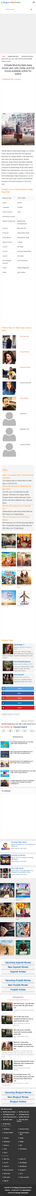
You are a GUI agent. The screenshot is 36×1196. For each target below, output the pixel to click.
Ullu (21, 1145)
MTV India (7, 1173)
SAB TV (6, 1181)
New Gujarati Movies (18, 967)
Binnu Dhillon (24, 398)
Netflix (22, 1141)
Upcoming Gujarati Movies (18, 962)
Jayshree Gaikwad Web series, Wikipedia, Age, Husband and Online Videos (24, 1063)
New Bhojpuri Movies (18, 1097)
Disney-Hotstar (8, 1132)
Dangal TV (23, 1170)
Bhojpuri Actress (18, 1101)
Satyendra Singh (19, 727)
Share (19, 693)
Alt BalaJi (7, 1129)
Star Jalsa (7, 1177)
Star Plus (6, 1159)
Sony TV (6, 1166)
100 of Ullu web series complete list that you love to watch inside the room (23, 1019)
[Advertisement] (18, 33)
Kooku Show (6, 1124)
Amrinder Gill (24, 336)
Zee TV (6, 1162)
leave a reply (17, 79)
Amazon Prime (24, 1129)
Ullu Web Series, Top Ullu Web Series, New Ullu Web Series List (24, 1006)
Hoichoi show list (24, 1117)
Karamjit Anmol (25, 367)
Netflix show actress (9, 1112)
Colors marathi (24, 1177)
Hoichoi (6, 1138)
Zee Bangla (23, 1162)
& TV (21, 1173)
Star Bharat (23, 1166)
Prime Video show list (9, 1117)
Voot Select (23, 1149)
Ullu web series (7, 1119)
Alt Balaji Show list (8, 1114)
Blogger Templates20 (22, 1192)
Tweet (20, 688)
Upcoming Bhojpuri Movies (18, 1092)
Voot (5, 1149)
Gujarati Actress (18, 971)
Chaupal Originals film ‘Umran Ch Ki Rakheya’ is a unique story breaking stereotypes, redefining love (22, 782)
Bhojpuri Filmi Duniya (20, 1187)
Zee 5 (5, 1152)
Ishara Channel (8, 1170)
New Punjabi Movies (18, 985)
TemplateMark (26, 1190)
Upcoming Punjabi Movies (18, 980)
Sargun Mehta (25, 352)
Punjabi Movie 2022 (8, 79)
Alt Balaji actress (24, 1114)
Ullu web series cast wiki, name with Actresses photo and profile (23, 1032)
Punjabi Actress (18, 989)
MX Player (7, 1141)
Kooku (21, 1138)
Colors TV (23, 1159)
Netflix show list (24, 1112)
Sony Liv (6, 1145)
